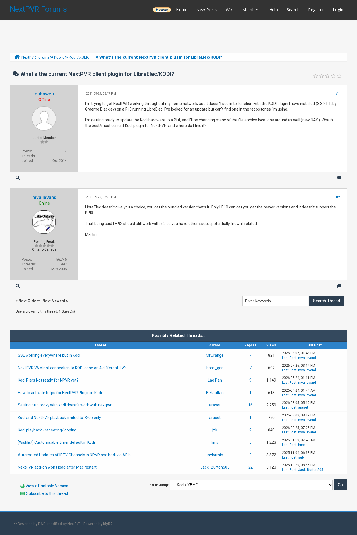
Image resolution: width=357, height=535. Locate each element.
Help (273, 9)
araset (215, 405)
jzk (214, 430)
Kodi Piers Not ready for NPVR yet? (48, 380)
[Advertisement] (178, 34)
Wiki (230, 9)
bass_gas (214, 368)
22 (250, 467)
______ (161, 9)
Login (338, 9)
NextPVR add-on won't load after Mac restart (57, 467)
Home (182, 9)
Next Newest (53, 301)
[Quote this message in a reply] (339, 178)
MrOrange (215, 355)
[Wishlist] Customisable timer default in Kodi (56, 442)
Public (59, 57)
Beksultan (215, 392)
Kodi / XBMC (79, 57)
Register (316, 9)
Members (251, 9)
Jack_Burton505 (215, 467)
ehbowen (44, 94)
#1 (338, 93)
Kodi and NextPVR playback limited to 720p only (59, 417)
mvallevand (44, 197)
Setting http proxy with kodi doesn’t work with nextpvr (65, 405)
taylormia (214, 455)
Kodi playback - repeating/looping (47, 430)
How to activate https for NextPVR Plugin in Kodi (60, 392)
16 (250, 405)
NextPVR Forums (38, 9)
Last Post (289, 358)
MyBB (108, 523)
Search (293, 9)
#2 (338, 197)
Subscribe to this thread (47, 493)
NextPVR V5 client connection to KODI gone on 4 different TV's (72, 368)
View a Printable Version (47, 486)
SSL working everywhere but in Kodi (49, 355)
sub (301, 457)
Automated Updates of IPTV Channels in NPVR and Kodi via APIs (74, 455)
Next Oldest (29, 301)
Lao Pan (215, 380)
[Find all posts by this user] (18, 178)
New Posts (206, 9)
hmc (215, 442)
